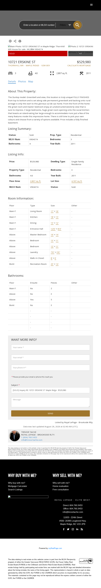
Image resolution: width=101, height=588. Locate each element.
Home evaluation (61, 486)
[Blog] (82, 529)
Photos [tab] (22, 81)
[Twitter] (68, 529)
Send (50, 413)
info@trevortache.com (31, 440)
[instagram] (73, 529)
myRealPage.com (55, 548)
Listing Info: (16, 154)
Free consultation (61, 489)
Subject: (14, 385)
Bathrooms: (16, 275)
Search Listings (15, 489)
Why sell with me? (61, 483)
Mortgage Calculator (17, 486)
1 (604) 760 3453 (29, 437)
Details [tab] (12, 81)
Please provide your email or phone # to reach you (33, 377)
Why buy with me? (16, 483)
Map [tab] (30, 81)
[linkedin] (77, 529)
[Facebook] (64, 529)
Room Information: (21, 198)
